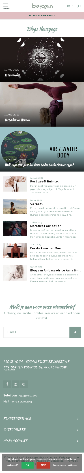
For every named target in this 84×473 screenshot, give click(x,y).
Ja (27, 465)
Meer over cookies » (65, 465)
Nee (43, 465)
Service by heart (44, 15)
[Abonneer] (75, 332)
